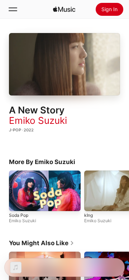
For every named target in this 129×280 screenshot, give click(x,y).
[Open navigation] (13, 9)
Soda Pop (18, 215)
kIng (88, 215)
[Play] (64, 64)
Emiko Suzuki (38, 120)
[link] (41, 243)
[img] (64, 9)
